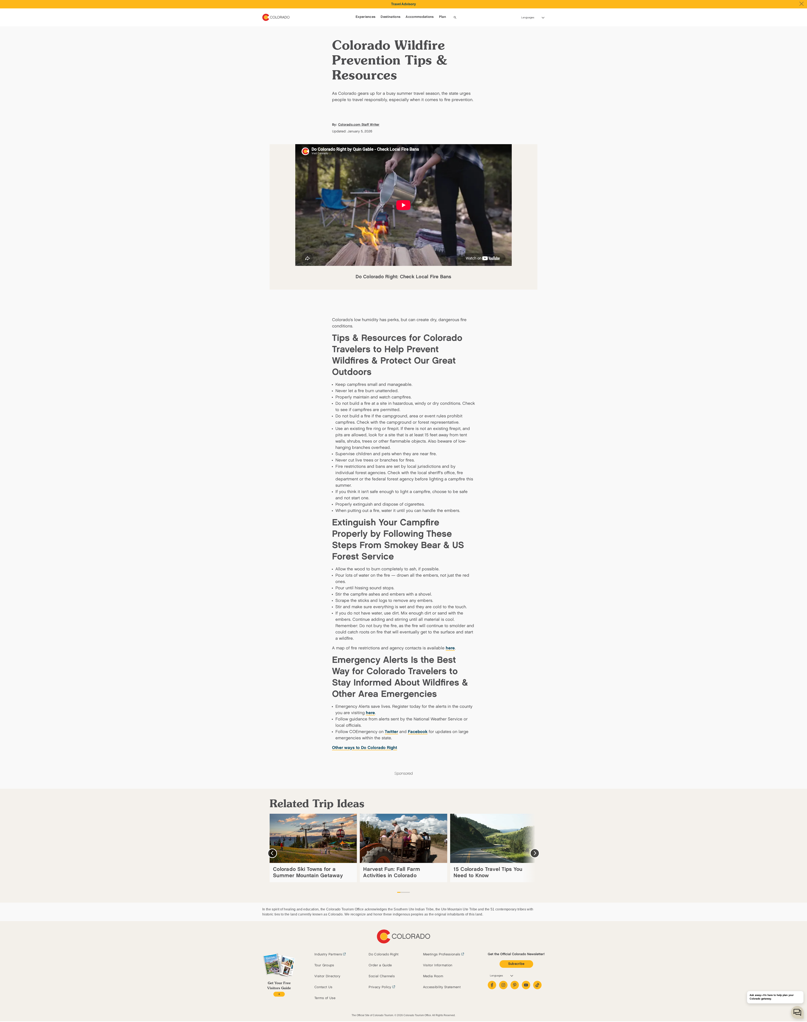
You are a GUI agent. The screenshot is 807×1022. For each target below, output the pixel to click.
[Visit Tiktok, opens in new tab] (537, 985)
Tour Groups (324, 965)
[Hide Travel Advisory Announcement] (801, 4)
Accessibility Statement (442, 987)
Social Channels (382, 976)
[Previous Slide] (272, 853)
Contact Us (323, 987)
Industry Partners (328, 954)
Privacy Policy (380, 987)
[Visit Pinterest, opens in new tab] (514, 985)
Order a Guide (380, 965)
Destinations (390, 16)
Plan (442, 16)
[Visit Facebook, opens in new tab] (492, 985)
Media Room (433, 976)
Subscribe (516, 963)
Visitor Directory (327, 976)
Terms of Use (324, 998)
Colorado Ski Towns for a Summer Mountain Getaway (308, 872)
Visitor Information (437, 965)
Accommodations (420, 16)
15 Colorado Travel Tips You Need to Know (488, 872)
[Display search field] (455, 17)
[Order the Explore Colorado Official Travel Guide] (279, 994)
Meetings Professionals (441, 954)
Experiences (366, 16)
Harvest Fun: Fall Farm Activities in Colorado (391, 872)
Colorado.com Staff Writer (359, 124)
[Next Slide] (534, 853)
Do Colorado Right (383, 954)
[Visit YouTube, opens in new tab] (526, 985)
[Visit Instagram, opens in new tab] (503, 985)
